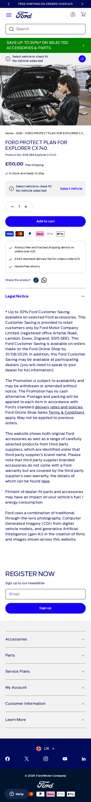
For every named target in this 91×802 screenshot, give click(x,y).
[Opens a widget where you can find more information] (16, 794)
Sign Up (22, 409)
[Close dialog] (89, 379)
